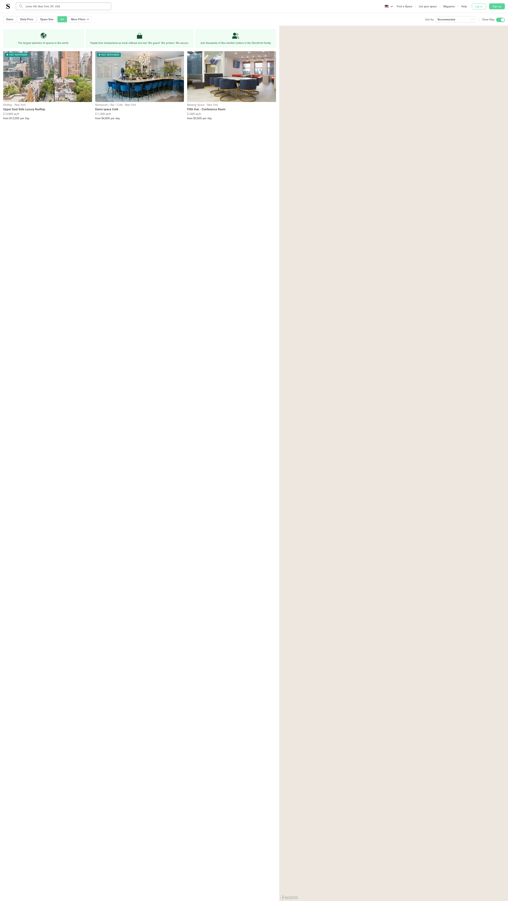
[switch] (500, 20)
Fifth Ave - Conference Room (206, 109)
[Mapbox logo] (289, 897)
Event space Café (106, 109)
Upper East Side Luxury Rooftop (24, 109)
